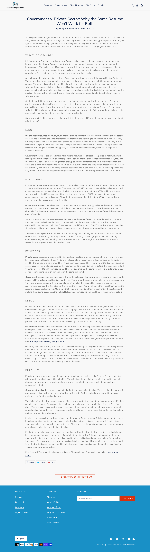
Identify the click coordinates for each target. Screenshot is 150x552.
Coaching (19, 507)
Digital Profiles (21, 512)
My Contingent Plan (111, 545)
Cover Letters (21, 502)
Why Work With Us (56, 512)
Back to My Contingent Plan (77, 477)
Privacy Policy (53, 517)
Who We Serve (54, 507)
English (20, 538)
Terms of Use (53, 522)
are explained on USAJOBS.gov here (47, 341)
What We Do (53, 502)
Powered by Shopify (127, 545)
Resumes (19, 497)
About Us (51, 497)
